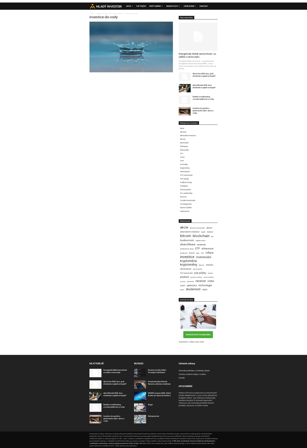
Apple (203, 232)
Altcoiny (183, 132)
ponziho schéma (196, 277)
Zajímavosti (184, 211)
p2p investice (197, 269)
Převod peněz (185, 189)
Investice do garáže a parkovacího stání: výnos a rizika (203, 110)
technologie (205, 285)
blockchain (201, 236)
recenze (200, 281)
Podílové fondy (186, 182)
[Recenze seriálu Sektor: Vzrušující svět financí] (140, 373)
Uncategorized (185, 204)
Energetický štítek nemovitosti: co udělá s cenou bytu (197, 55)
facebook (183, 253)
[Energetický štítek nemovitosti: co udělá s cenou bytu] (198, 37)
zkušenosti (193, 289)
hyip (197, 253)
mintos (209, 265)
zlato (204, 289)
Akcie (128, 6)
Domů (91, 13)
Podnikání (184, 186)
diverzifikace (187, 244)
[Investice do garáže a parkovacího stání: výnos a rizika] (185, 111)
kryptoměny (188, 264)
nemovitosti (185, 269)
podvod (184, 277)
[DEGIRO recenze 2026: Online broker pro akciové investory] (140, 396)
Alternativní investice (188, 135)
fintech (192, 253)
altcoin (209, 228)
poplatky (183, 281)
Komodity (184, 164)
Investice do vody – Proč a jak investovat (109, 13)
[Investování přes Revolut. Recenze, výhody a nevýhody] (140, 384)
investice (187, 257)
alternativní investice (189, 231)
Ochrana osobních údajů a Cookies (192, 374)
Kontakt (204, 6)
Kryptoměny (155, 6)
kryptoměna (188, 261)
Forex (182, 157)
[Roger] (140, 407)
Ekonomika (184, 150)
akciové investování (197, 228)
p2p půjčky (200, 273)
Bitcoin (183, 139)
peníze (210, 273)
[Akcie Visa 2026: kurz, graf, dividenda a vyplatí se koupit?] (185, 76)
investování (203, 257)
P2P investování (186, 175)
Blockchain (184, 143)
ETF (181, 153)
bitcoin (185, 235)
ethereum (207, 248)
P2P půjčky (141, 6)
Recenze (183, 197)
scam (182, 285)
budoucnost (187, 240)
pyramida (190, 281)
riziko (210, 281)
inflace (210, 252)
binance (210, 232)
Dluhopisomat (153, 416)
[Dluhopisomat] (140, 419)
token (182, 290)
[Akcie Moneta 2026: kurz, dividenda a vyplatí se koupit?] (185, 88)
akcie (184, 227)
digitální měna (200, 241)
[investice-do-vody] (131, 72)
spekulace (192, 285)
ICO (202, 253)
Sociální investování (187, 200)
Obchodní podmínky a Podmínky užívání (194, 370)
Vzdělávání (189, 6)
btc (212, 236)
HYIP (182, 161)
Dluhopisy (184, 146)
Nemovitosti (172, 6)
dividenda (201, 244)
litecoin (201, 265)
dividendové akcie (187, 249)
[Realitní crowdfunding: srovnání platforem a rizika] (185, 100)
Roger (150, 405)
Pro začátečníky (186, 193)
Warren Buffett (186, 207)
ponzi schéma (209, 277)
